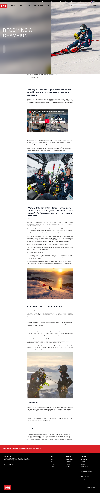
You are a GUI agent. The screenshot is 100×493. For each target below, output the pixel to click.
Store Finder (54, 1)
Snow (52, 459)
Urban (52, 466)
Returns (83, 461)
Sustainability (69, 459)
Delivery (83, 464)
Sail (52, 461)
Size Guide (83, 469)
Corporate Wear (55, 469)
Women (28, 6)
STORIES (68, 456)
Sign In (82, 1)
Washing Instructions (86, 471)
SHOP (52, 456)
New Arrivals (38, 6)
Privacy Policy (84, 479)
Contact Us (84, 459)
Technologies (74, 1)
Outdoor (53, 464)
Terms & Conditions (86, 476)
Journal (68, 466)
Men (20, 6)
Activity (12, 6)
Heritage (68, 464)
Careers (83, 474)
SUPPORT (83, 456)
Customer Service (64, 1)
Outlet (49, 6)
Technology (69, 461)
